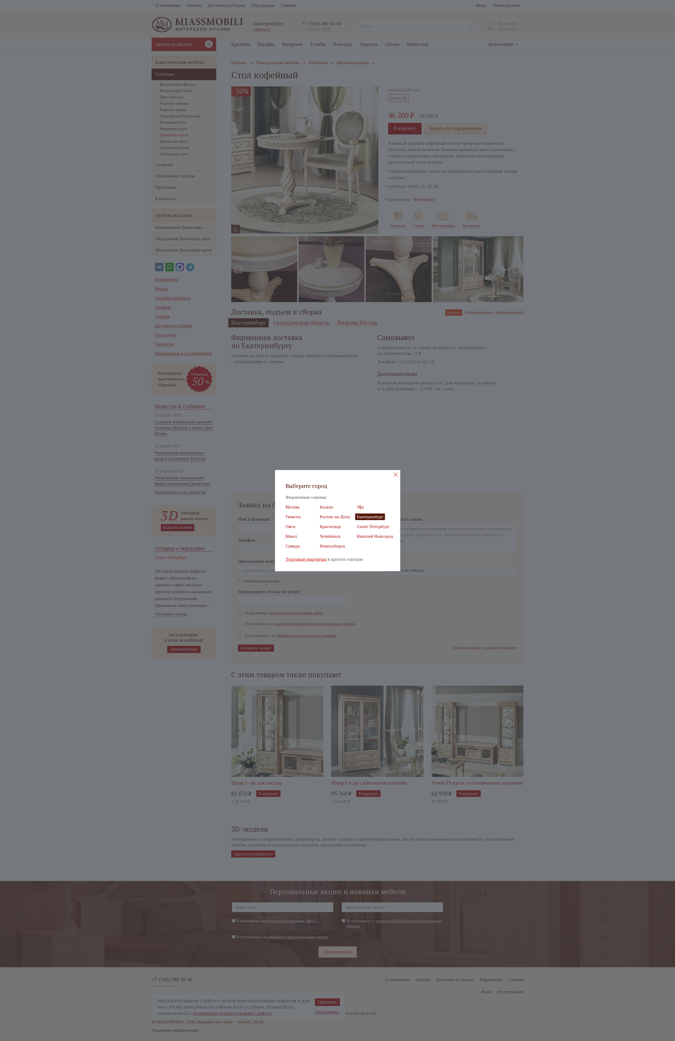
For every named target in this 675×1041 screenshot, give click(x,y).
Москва (293, 507)
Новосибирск (332, 546)
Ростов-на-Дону (335, 516)
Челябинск (330, 536)
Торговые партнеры (306, 559)
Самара (293, 546)
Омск (290, 526)
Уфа (360, 507)
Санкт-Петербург (373, 526)
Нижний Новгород (375, 536)
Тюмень (293, 516)
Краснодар (330, 526)
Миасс (291, 536)
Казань (326, 507)
